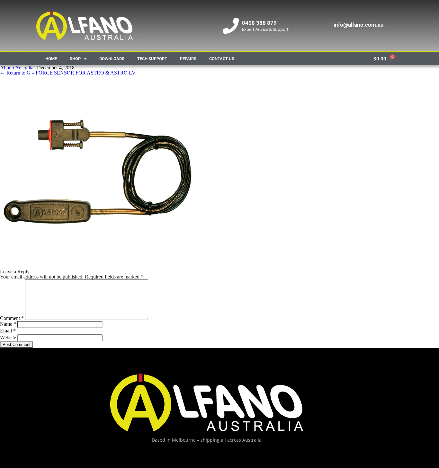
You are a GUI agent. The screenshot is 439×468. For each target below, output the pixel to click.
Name (8, 324)
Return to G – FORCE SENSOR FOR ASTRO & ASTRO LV (68, 72)
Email (8, 330)
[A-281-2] (96, 266)
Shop (75, 58)
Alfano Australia (16, 67)
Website (8, 337)
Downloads (111, 58)
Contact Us (221, 58)
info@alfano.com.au (358, 25)
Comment (12, 318)
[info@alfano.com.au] (322, 26)
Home (51, 58)
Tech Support (152, 58)
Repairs (188, 58)
